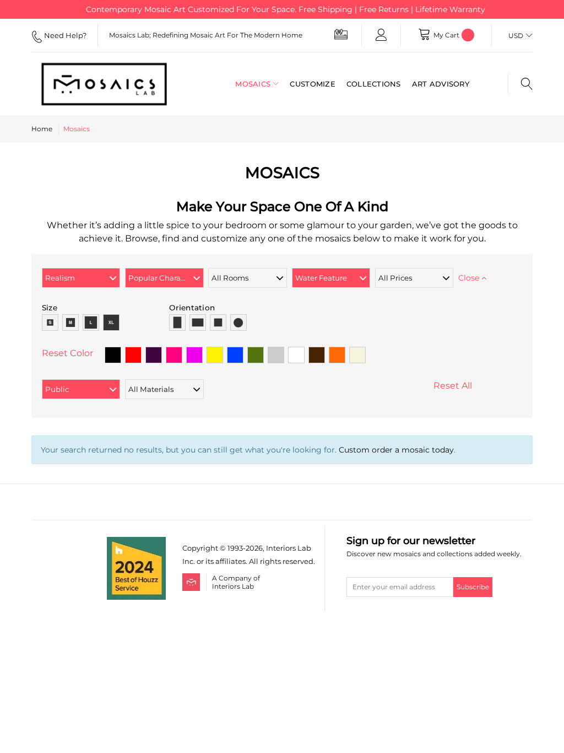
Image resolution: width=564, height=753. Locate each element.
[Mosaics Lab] (104, 83)
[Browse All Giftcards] (341, 34)
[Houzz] (136, 543)
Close (469, 278)
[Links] (381, 35)
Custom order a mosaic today (396, 450)
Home (41, 129)
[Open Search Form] (520, 83)
